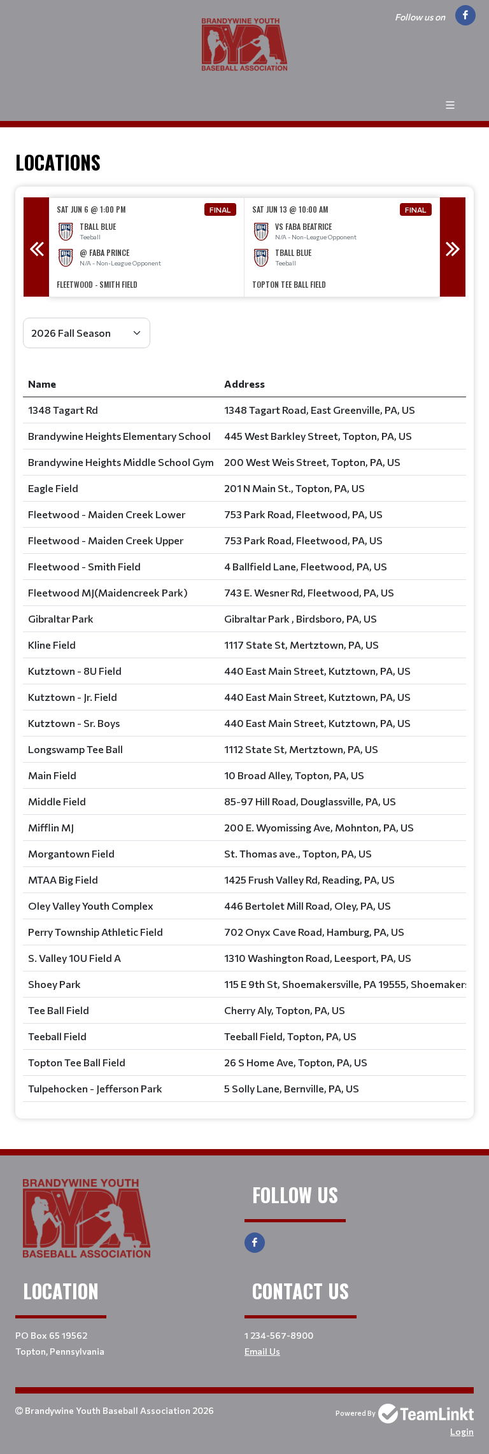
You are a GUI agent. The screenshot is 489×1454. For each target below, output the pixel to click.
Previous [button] (36, 247)
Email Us (262, 1351)
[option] (146, 247)
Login (462, 1431)
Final (220, 209)
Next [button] (452, 247)
